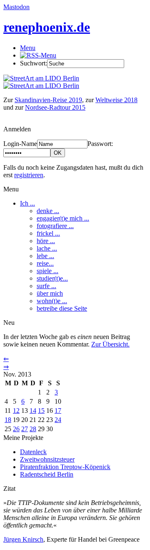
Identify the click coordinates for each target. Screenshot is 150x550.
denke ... (48, 210)
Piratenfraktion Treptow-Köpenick (65, 466)
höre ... (46, 240)
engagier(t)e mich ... (63, 218)
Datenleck (33, 451)
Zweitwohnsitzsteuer (47, 459)
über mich (50, 293)
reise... (45, 263)
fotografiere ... (55, 225)
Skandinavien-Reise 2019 (48, 99)
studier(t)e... (52, 278)
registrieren (28, 174)
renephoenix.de (46, 27)
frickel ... (48, 233)
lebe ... (45, 255)
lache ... (47, 248)
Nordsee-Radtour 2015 (55, 107)
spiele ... (47, 270)
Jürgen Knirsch (23, 539)
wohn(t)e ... (52, 300)
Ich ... (27, 203)
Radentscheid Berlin (46, 474)
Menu (27, 47)
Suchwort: (33, 63)
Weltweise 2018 (116, 99)
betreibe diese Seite (62, 308)
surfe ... (46, 285)
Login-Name (20, 143)
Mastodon (16, 6)
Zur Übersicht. (110, 344)
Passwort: (100, 143)
